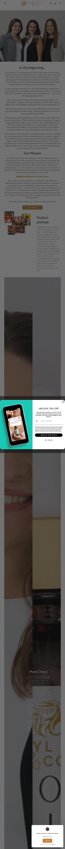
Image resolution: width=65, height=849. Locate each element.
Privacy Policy (55, 431)
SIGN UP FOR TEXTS (49, 435)
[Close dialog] (63, 402)
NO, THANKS (49, 440)
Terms (60, 431)
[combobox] (37, 421)
